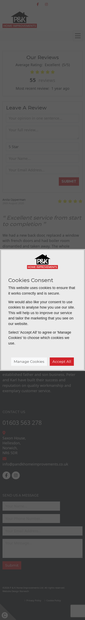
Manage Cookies (29, 361)
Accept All (61, 361)
